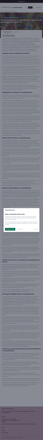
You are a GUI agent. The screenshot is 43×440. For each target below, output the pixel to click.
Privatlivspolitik (35, 229)
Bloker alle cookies (20, 229)
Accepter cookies (10, 229)
